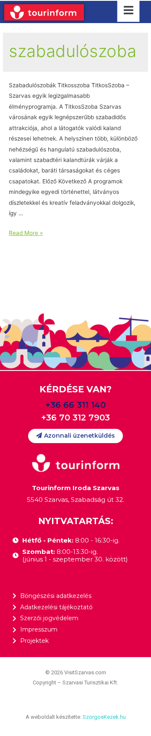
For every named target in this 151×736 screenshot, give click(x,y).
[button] (75, 436)
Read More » (26, 233)
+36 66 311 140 (75, 405)
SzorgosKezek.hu (104, 717)
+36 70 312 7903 (75, 417)
